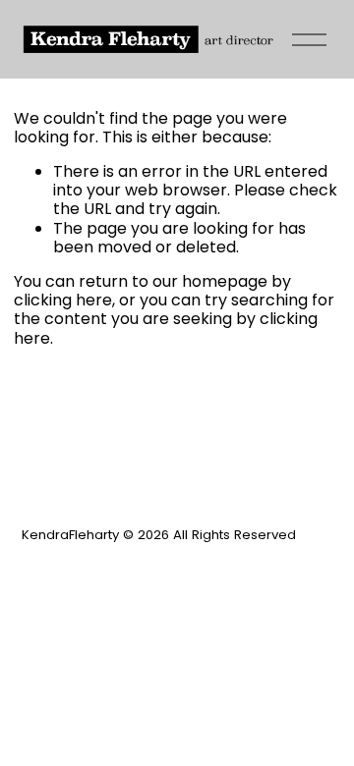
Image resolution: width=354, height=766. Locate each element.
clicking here (63, 300)
